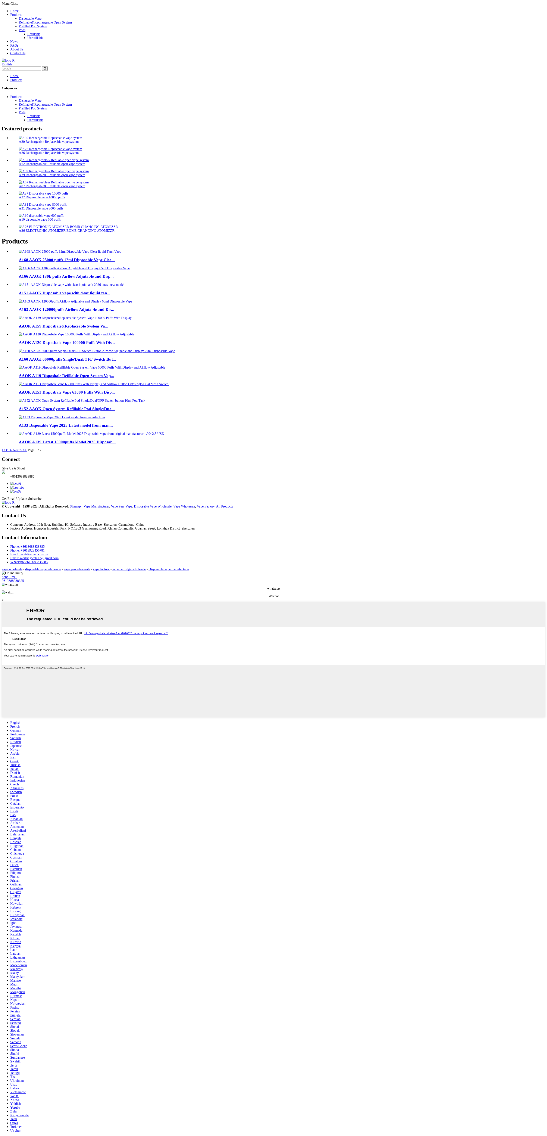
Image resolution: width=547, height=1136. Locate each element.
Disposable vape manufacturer (169, 569)
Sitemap (75, 506)
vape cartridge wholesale (129, 569)
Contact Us (17, 53)
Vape (128, 506)
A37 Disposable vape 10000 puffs (42, 197)
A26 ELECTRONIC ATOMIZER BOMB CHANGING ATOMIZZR (67, 230)
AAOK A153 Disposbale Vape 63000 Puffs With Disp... (67, 392)
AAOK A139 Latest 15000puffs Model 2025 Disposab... (67, 442)
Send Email (9, 577)
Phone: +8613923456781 (27, 550)
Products (16, 14)
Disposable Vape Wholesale (153, 506)
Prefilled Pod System (33, 26)
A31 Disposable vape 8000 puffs (41, 208)
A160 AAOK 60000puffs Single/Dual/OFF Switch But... (67, 359)
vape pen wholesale (77, 569)
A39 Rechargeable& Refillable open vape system (52, 175)
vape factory (101, 569)
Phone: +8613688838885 (27, 546)
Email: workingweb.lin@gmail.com (34, 558)
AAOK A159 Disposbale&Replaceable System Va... (63, 326)
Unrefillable (35, 38)
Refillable (33, 34)
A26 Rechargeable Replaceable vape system (49, 153)
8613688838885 (13, 581)
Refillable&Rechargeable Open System (45, 22)
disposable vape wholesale (43, 569)
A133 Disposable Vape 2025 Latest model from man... (66, 425)
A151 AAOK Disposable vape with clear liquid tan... (64, 293)
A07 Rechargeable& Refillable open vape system (52, 186)
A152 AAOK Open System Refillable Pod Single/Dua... (67, 409)
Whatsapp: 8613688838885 (29, 562)
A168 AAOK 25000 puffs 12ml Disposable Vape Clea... (67, 260)
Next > (17, 450)
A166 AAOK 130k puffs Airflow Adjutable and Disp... (66, 276)
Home (14, 11)
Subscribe (34, 498)
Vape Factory (206, 506)
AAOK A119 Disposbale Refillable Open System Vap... (66, 375)
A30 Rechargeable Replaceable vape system (49, 141)
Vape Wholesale (184, 506)
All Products (224, 506)
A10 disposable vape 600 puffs (40, 219)
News (14, 41)
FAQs (14, 45)
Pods (22, 30)
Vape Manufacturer (96, 506)
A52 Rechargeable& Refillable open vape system (52, 164)
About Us (17, 49)
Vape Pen (117, 506)
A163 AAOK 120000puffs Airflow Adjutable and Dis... (66, 309)
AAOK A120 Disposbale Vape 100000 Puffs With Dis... (67, 342)
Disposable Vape (30, 18)
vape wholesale (12, 569)
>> (25, 450)
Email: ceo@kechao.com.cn (29, 554)
